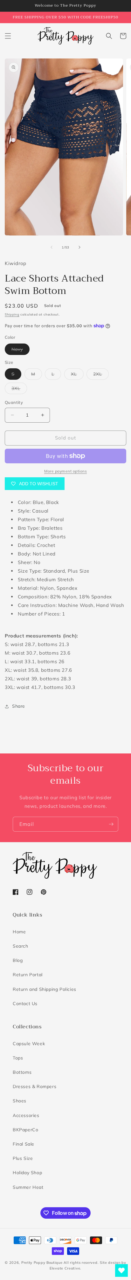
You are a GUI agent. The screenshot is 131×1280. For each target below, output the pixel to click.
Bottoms (22, 1072)
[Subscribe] (111, 824)
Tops (18, 1058)
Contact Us (25, 1003)
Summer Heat (28, 1187)
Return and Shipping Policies (44, 989)
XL (77, 375)
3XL (19, 389)
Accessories (26, 1115)
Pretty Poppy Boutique (42, 1262)
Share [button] (18, 706)
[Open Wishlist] (121, 1270)
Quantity (14, 402)
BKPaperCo (25, 1130)
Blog (18, 960)
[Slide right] (79, 247)
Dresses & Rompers (34, 1086)
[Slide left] (52, 247)
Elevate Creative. (65, 1268)
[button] (8, 36)
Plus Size (23, 1158)
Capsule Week (29, 1043)
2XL (101, 375)
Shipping (12, 314)
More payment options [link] (65, 471)
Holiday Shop (27, 1172)
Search (20, 946)
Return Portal (28, 974)
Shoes (19, 1101)
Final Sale (23, 1144)
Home (19, 932)
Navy (20, 350)
